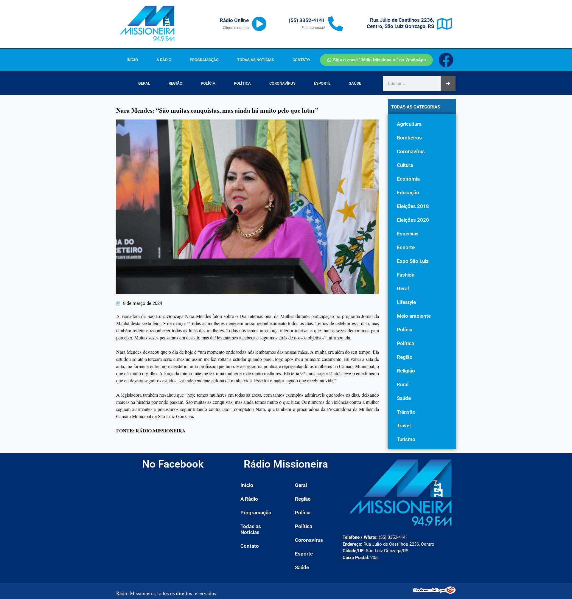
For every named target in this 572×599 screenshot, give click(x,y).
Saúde (355, 83)
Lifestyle (406, 302)
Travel (404, 426)
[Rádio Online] (259, 23)
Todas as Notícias (255, 60)
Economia (408, 179)
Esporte (322, 83)
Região (175, 83)
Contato (301, 60)
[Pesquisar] (448, 83)
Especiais (408, 234)
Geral (144, 83)
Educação (408, 192)
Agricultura (409, 124)
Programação (204, 60)
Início (132, 60)
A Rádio (163, 60)
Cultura (405, 165)
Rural (402, 384)
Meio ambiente (414, 316)
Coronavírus (282, 83)
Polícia (208, 83)
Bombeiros (409, 138)
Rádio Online (234, 20)
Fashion (406, 275)
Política (242, 83)
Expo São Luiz (413, 261)
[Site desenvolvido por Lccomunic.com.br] (434, 592)
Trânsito (406, 412)
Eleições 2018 (413, 206)
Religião (406, 371)
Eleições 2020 (413, 220)
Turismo (406, 439)
